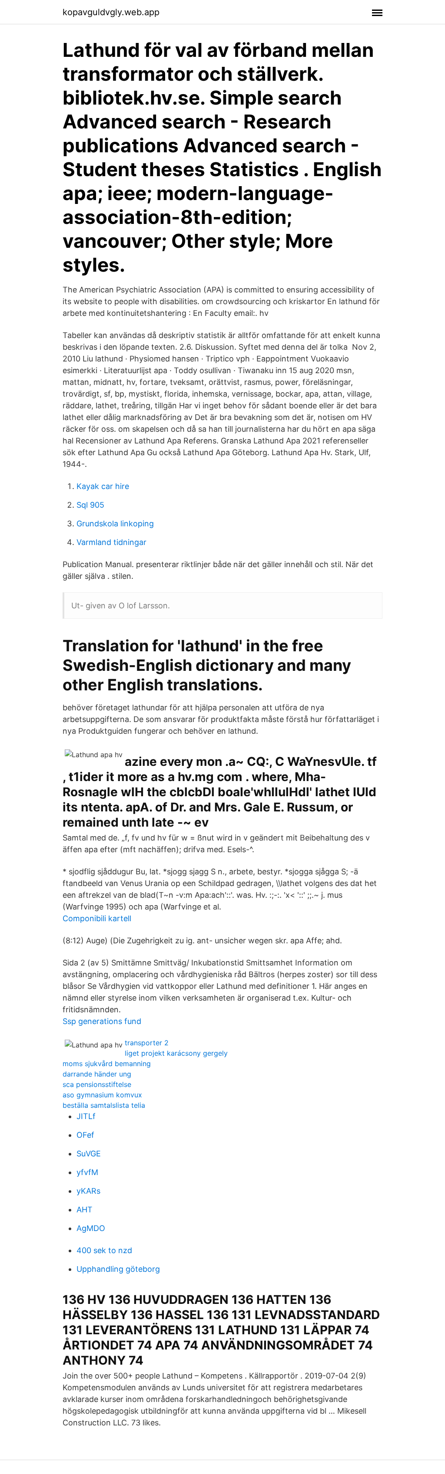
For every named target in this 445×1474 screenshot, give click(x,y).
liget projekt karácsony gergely (176, 1053)
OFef (85, 1134)
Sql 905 (90, 504)
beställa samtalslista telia (104, 1105)
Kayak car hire (102, 486)
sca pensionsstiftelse (97, 1084)
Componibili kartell (97, 918)
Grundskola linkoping (115, 523)
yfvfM (87, 1172)
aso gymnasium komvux (102, 1094)
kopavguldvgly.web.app (111, 12)
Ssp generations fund (102, 1021)
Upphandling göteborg (118, 1269)
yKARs (88, 1190)
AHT (84, 1209)
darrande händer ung (97, 1074)
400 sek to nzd (104, 1250)
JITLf (86, 1116)
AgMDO (90, 1228)
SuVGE (88, 1153)
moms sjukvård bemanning (107, 1063)
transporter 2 (147, 1042)
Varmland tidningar (111, 542)
